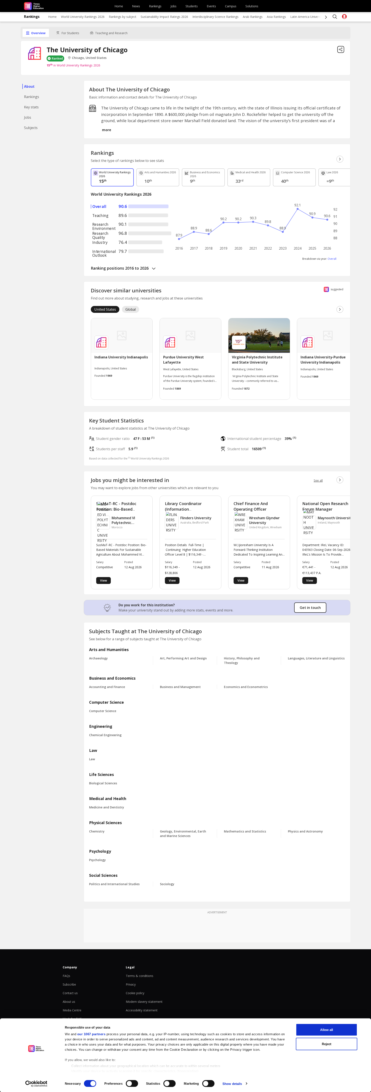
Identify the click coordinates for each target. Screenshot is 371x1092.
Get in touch (310, 607)
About (29, 86)
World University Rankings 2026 (83, 17)
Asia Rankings (276, 17)
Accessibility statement (142, 1010)
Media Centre (72, 1010)
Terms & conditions (139, 976)
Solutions (251, 6)
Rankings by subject (122, 17)
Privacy (131, 984)
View (103, 580)
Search (335, 17)
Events (211, 6)
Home (118, 6)
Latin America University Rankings (313, 17)
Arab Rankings (253, 17)
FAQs (66, 976)
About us (69, 1002)
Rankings (155, 6)
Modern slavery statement (144, 1002)
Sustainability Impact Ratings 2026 (164, 17)
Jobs (173, 6)
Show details (232, 1083)
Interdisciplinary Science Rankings (215, 17)
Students (192, 6)
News (136, 6)
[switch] (132, 1083)
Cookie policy (135, 993)
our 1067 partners (91, 1034)
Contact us (70, 993)
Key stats (31, 107)
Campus (230, 6)
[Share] (340, 49)
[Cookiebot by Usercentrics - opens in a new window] (36, 1083)
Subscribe (69, 984)
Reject (326, 1044)
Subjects (31, 127)
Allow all (326, 1030)
